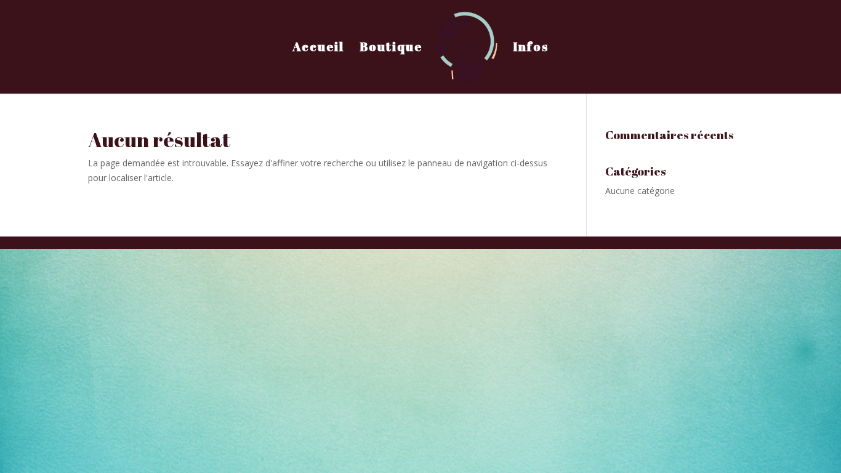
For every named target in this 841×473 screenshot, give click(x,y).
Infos (531, 48)
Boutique (391, 48)
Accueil (318, 48)
